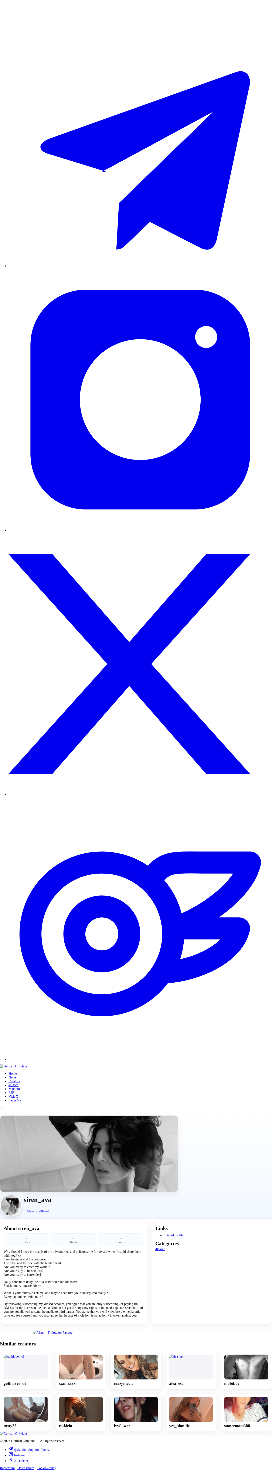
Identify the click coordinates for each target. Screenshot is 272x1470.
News (12, 1077)
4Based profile (173, 1235)
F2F (11, 1092)
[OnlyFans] (140, 1059)
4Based (13, 1085)
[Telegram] (140, 266)
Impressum (7, 1468)
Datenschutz (25, 1468)
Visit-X (13, 1096)
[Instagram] (140, 530)
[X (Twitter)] (140, 794)
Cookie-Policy (46, 1468)
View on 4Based (38, 1211)
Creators (14, 1081)
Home (12, 1073)
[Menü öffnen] (1, 1108)
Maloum (14, 1089)
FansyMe (14, 1100)
